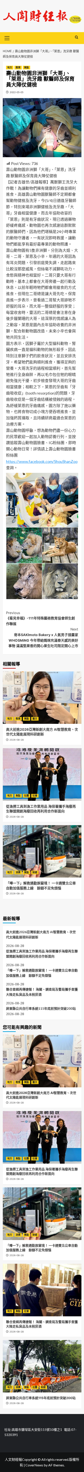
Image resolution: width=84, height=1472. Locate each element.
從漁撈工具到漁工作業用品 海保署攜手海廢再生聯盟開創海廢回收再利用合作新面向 (42, 953)
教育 (18, 67)
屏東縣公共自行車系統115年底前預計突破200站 (41, 1008)
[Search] (76, 37)
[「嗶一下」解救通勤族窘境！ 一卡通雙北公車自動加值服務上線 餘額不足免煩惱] (42, 851)
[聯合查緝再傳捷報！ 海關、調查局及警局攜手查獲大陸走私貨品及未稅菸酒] (42, 1290)
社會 (35, 795)
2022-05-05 (16, 92)
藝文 (35, 718)
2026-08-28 (16, 739)
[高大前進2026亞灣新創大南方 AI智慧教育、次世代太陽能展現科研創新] (42, 697)
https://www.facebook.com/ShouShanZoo (42, 461)
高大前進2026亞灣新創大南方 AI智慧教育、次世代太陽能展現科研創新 (41, 934)
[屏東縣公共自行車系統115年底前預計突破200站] (42, 1366)
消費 (18, 872)
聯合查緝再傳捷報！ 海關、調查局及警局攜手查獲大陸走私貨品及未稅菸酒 (42, 991)
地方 (9, 67)
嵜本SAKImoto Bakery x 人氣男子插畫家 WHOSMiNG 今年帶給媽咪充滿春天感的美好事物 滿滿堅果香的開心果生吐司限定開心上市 (43, 637)
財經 (35, 872)
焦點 (26, 67)
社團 (26, 795)
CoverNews (34, 1465)
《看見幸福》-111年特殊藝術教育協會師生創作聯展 (40, 618)
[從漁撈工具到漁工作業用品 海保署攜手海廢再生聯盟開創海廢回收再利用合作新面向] (42, 774)
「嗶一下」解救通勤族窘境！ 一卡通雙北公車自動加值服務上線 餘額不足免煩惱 (42, 972)
